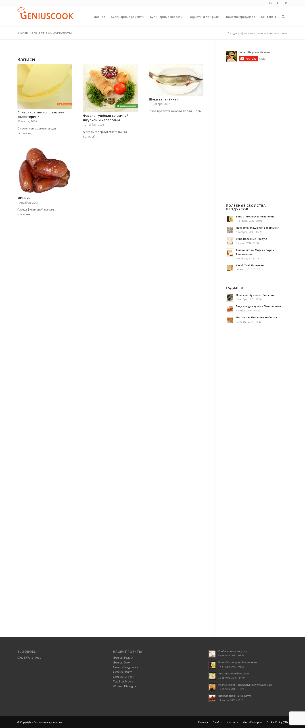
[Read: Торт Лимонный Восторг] (212, 676)
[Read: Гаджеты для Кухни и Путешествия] (230, 309)
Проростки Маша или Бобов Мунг (257, 227)
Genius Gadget (123, 677)
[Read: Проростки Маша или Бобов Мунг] (230, 230)
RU (278, 3)
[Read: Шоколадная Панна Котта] (212, 698)
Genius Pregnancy (125, 667)
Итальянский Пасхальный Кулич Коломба (245, 684)
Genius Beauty (123, 657)
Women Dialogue (124, 686)
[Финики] (44, 171)
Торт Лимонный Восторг (233, 673)
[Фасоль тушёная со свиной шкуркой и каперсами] (110, 88)
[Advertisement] (263, 126)
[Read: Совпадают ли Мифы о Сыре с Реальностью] (230, 252)
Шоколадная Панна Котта (234, 695)
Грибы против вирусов (232, 651)
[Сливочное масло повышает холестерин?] (44, 86)
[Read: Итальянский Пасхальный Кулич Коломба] (212, 687)
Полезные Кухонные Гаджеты (255, 295)
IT (286, 3)
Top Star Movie (123, 681)
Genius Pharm (122, 672)
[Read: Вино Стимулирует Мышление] (230, 219)
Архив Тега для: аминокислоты (44, 33)
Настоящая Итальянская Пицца (256, 317)
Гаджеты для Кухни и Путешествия (258, 306)
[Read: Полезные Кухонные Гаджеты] (230, 298)
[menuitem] (271, 3)
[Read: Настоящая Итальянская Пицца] (230, 320)
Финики (24, 198)
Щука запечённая (164, 99)
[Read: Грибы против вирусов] (212, 654)
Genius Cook (121, 662)
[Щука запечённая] (176, 80)
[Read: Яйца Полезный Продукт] (230, 241)
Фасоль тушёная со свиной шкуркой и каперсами (106, 117)
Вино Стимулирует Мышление (255, 216)
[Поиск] (283, 17)
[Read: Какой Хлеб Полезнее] (230, 268)
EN (270, 3)
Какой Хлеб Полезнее (250, 265)
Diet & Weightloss (29, 657)
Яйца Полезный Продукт (251, 238)
